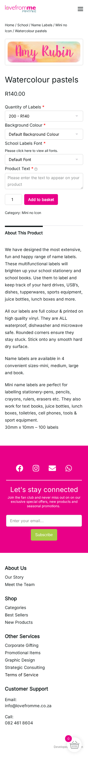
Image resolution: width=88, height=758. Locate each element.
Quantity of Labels (24, 107)
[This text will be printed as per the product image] (36, 169)
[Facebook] (19, 468)
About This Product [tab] (24, 232)
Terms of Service (21, 674)
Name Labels (41, 25)
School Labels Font (25, 143)
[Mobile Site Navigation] (80, 9)
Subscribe (44, 535)
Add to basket (41, 199)
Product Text (19, 168)
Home (9, 25)
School (22, 25)
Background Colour (25, 125)
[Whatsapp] (68, 468)
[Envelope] (52, 468)
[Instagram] (36, 468)
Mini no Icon (31, 213)
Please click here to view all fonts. (31, 151)
